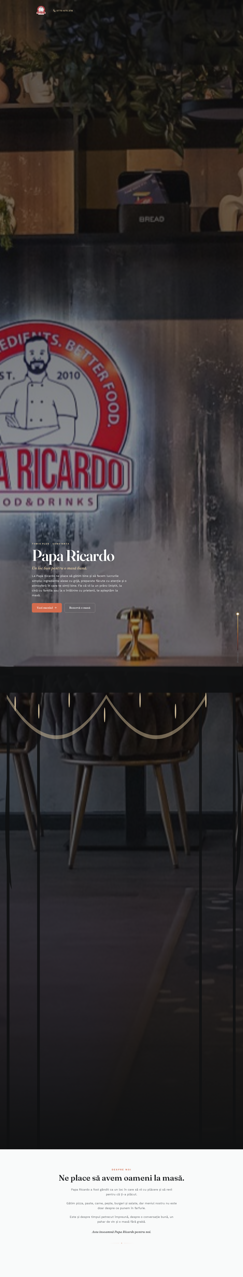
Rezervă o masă (79, 607)
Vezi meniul (45, 607)
